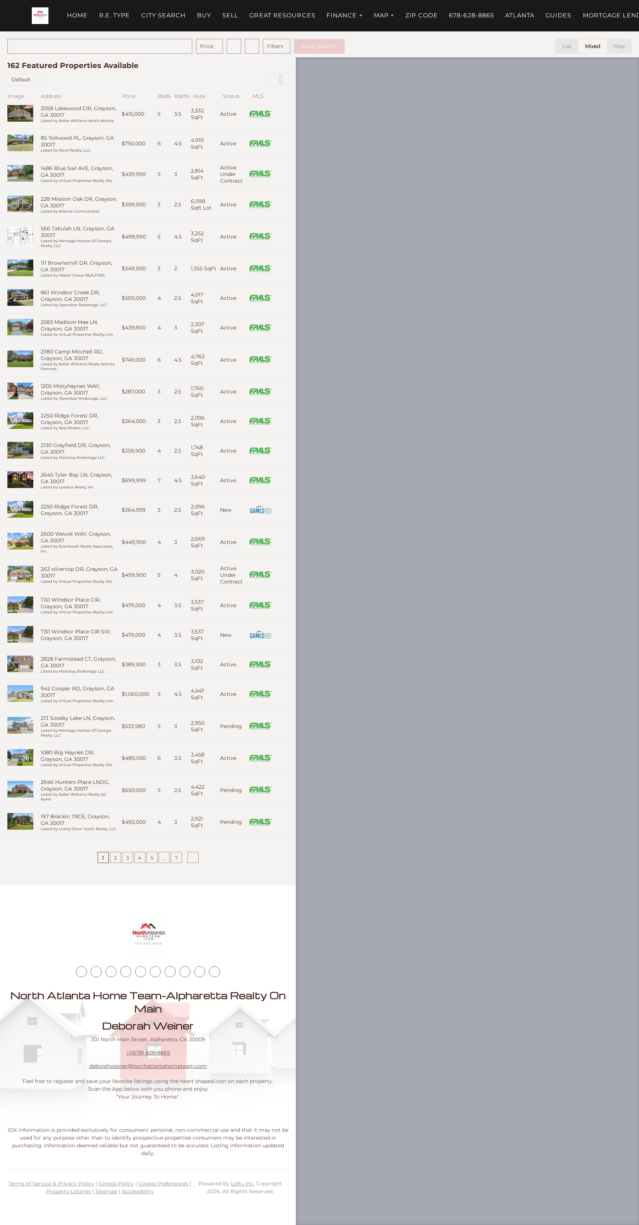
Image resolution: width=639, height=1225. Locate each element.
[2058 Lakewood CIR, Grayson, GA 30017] (20, 114)
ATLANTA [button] (519, 15)
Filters (275, 46)
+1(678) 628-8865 (148, 1052)
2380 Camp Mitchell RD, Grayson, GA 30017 (72, 355)
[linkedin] (96, 971)
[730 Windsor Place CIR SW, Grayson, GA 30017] (20, 635)
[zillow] (125, 971)
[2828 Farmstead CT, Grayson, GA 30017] (20, 665)
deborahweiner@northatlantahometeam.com (148, 1066)
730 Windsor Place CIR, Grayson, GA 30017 (71, 603)
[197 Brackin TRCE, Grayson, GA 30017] (20, 822)
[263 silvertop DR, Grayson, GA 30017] (20, 575)
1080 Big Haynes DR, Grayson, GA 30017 (67, 755)
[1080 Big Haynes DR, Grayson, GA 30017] (20, 758)
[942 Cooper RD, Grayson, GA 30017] (20, 694)
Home (77, 15)
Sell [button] (230, 15)
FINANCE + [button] (345, 15)
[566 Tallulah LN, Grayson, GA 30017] (20, 236)
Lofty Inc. (242, 1183)
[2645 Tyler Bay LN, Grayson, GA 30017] (20, 480)
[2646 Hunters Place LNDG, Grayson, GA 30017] (20, 790)
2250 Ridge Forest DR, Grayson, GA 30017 (69, 419)
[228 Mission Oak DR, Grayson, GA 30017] (20, 205)
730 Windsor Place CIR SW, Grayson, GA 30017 (76, 635)
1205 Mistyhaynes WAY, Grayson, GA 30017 (70, 389)
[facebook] (81, 971)
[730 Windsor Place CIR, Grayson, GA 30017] (20, 605)
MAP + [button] (384, 15)
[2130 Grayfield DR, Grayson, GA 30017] (20, 451)
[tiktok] (170, 971)
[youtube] (155, 971)
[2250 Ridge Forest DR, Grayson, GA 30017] (20, 421)
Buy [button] (204, 15)
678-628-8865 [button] (471, 15)
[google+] (214, 971)
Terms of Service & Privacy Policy (51, 1183)
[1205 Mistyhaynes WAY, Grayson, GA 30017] (20, 392)
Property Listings (68, 1191)
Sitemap (106, 1191)
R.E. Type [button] (114, 15)
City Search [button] (163, 15)
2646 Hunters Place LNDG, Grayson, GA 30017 (75, 785)
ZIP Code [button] (421, 15)
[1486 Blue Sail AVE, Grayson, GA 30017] (20, 174)
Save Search (319, 46)
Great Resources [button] (282, 15)
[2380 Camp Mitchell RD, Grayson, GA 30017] (20, 360)
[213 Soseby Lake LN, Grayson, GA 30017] (20, 726)
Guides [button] (558, 15)
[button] (40, 15)
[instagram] (140, 971)
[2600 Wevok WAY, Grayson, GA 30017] (20, 542)
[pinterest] (199, 971)
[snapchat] (184, 971)
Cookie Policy (116, 1183)
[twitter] (110, 971)
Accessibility (138, 1191)
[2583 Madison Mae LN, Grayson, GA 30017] (20, 328)
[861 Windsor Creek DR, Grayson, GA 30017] (20, 298)
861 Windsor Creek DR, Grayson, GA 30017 (70, 295)
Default (21, 79)
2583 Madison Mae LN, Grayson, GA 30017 (69, 325)
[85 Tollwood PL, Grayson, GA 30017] (20, 144)
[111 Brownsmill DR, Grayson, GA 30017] (20, 269)
